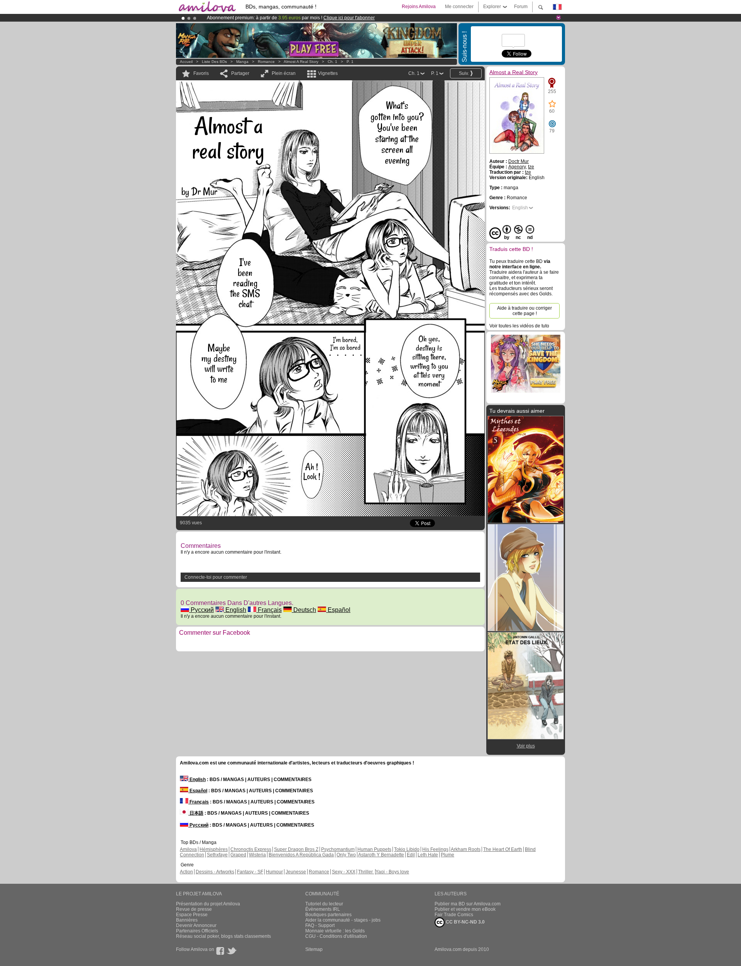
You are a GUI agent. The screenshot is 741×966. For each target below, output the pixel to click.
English (235, 610)
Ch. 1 (332, 61)
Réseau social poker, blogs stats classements (223, 936)
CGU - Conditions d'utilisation (336, 936)
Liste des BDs (214, 61)
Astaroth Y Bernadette (381, 855)
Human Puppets (374, 849)
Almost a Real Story (301, 61)
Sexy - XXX (343, 871)
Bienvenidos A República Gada (301, 855)
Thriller (366, 871)
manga (242, 61)
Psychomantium (338, 849)
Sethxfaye (217, 855)
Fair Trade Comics (454, 914)
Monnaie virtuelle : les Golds (335, 931)
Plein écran (284, 73)
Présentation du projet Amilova (208, 904)
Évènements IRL (322, 909)
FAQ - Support (320, 925)
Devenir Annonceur (196, 925)
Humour (274, 871)
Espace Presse (192, 914)
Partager (240, 73)
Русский (201, 610)
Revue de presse (194, 909)
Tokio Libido (407, 849)
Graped (238, 855)
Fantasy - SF (250, 871)
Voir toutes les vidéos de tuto (519, 326)
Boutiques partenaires (328, 914)
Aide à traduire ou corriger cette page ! (524, 310)
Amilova (188, 849)
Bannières (187, 920)
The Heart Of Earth (502, 849)
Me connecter (459, 6)
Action (186, 871)
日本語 (195, 813)
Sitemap (314, 949)
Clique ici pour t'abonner (349, 17)
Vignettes (328, 73)
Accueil (186, 61)
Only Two (346, 855)
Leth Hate (428, 855)
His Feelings (435, 849)
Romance (266, 61)
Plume (447, 855)
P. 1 (350, 61)
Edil (411, 855)
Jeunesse (296, 871)
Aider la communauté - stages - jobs (343, 920)
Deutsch (304, 610)
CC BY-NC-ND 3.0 (465, 922)
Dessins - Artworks (215, 871)
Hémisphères (214, 849)
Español (338, 610)
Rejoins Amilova (419, 6)
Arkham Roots (465, 849)
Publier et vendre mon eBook (465, 909)
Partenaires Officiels (197, 931)
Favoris (201, 73)
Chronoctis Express (250, 849)
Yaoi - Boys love (392, 871)
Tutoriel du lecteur (324, 904)
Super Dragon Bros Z (296, 849)
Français (269, 610)
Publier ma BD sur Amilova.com (468, 904)
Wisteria (257, 855)
